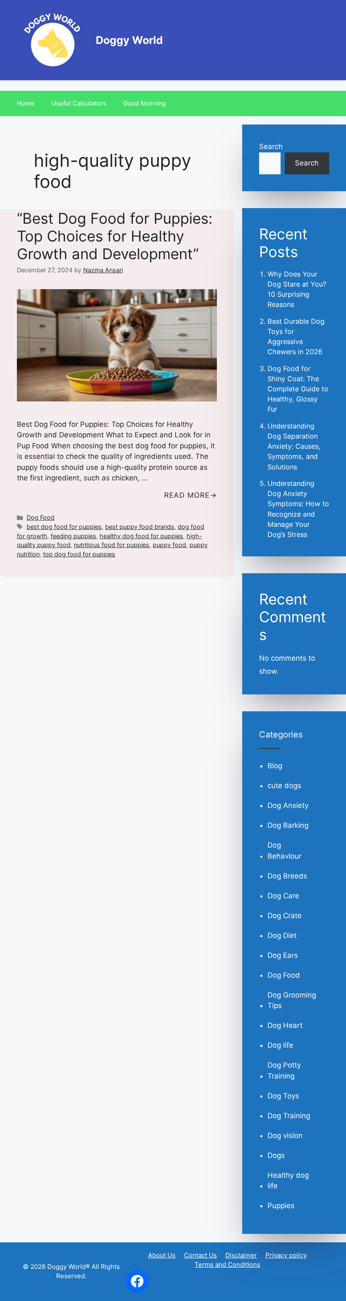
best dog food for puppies (64, 526)
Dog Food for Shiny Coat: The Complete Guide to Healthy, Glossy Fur (298, 389)
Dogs (276, 1155)
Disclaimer (241, 1255)
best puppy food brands (139, 526)
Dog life (280, 1045)
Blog (275, 766)
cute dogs (284, 785)
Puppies (281, 1205)
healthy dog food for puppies (141, 535)
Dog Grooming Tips (292, 1000)
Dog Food (40, 517)
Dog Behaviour (284, 850)
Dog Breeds (287, 876)
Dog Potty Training (284, 1070)
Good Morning (144, 103)
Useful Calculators (78, 103)
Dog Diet (282, 935)
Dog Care (283, 896)
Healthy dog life (288, 1180)
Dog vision (285, 1135)
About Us (162, 1255)
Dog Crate (285, 915)
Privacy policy (286, 1255)
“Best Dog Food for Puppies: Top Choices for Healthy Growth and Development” (115, 236)
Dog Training (289, 1115)
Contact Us (200, 1255)
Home (26, 103)
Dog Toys (283, 1096)
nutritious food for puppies (111, 544)
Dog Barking (288, 825)
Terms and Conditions (227, 1264)
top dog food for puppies (79, 554)
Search (271, 146)
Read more (187, 495)
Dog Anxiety (288, 805)
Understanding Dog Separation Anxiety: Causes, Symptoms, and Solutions (294, 446)
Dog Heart (285, 1025)
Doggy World (129, 40)
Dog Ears (283, 955)
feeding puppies (73, 535)
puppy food (169, 544)
